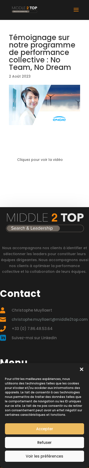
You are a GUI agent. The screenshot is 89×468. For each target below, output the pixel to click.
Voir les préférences (44, 456)
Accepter (44, 428)
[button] (81, 369)
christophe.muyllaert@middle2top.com (50, 319)
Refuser (44, 442)
